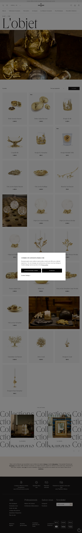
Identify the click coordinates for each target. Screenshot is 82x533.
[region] (42, 266)
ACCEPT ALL (52, 270)
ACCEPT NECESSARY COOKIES (31, 270)
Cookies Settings (25, 275)
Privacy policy (44, 264)
